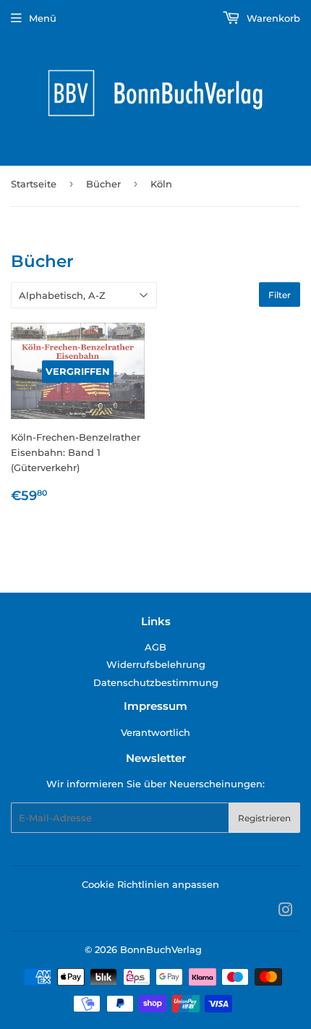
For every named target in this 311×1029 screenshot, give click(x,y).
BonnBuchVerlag (161, 949)
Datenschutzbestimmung (155, 682)
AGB (155, 647)
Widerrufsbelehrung (155, 664)
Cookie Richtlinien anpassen (150, 884)
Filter (279, 294)
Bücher (103, 184)
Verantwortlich (155, 732)
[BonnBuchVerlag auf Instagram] (285, 912)
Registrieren (264, 818)
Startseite (33, 184)
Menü (42, 18)
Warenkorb (272, 18)
